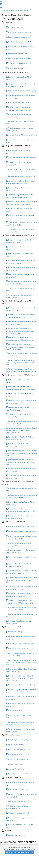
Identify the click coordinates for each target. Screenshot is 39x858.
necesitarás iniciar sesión (27, 849)
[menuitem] (1, 5)
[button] (1, 2)
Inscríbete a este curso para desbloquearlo (19, 852)
